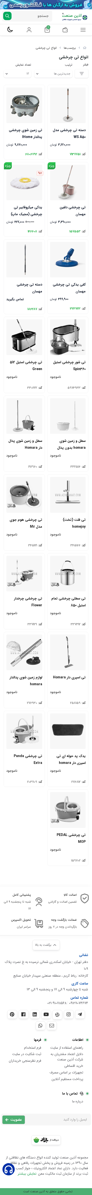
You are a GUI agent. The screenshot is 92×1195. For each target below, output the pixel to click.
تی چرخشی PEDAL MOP (71, 838)
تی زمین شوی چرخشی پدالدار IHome (25, 133)
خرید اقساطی (73, 1066)
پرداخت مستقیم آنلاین (67, 1079)
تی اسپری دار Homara (69, 677)
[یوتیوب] (46, 1014)
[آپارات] (57, 1015)
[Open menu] (83, 30)
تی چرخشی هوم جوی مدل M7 (26, 523)
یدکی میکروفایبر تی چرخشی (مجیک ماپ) (26, 210)
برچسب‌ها (70, 48)
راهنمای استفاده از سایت (66, 1047)
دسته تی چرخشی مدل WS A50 (69, 133)
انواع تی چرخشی (46, 48)
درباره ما (77, 1101)
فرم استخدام (32, 1047)
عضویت (16, 1119)
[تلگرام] (80, 1014)
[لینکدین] (35, 1014)
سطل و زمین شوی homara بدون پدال (71, 444)
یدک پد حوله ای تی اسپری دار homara (71, 759)
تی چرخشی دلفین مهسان (73, 210)
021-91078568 (56, 1003)
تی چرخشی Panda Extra (28, 759)
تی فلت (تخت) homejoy (74, 523)
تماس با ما (70, 1093)
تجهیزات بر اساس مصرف (66, 1072)
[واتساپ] (40, 1025)
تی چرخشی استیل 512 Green (26, 365)
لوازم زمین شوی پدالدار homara (26, 680)
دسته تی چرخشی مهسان (29, 287)
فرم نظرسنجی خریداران (25, 1060)
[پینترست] (12, 1014)
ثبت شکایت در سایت (26, 1054)
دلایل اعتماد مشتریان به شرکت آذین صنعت (67, 1056)
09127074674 (78, 1003)
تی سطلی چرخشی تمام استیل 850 (68, 601)
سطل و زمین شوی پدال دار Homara (25, 444)
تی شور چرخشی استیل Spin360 (69, 365)
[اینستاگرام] (69, 1014)
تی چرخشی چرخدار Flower (28, 601)
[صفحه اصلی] (84, 48)
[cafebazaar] (46, 1140)
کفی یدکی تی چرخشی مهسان (69, 287)
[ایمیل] (52, 1025)
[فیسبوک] (23, 1014)
